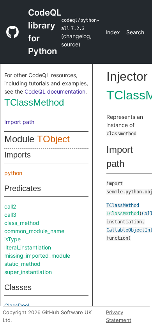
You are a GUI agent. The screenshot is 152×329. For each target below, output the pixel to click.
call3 (10, 214)
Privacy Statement (118, 316)
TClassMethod (34, 102)
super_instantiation (28, 272)
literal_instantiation (27, 247)
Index (113, 32)
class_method (21, 222)
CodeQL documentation (55, 91)
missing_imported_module (37, 255)
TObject (53, 139)
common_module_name (34, 231)
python (13, 173)
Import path (19, 122)
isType (12, 239)
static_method (22, 263)
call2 (10, 206)
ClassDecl (16, 305)
